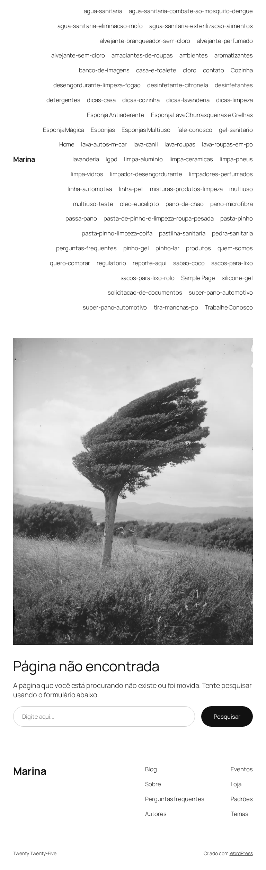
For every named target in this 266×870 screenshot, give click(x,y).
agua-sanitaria (103, 11)
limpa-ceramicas (191, 159)
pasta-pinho (236, 218)
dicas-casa (101, 100)
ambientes (193, 55)
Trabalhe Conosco (228, 307)
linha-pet (131, 189)
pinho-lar (167, 248)
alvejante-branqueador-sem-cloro (145, 41)
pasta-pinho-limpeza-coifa (117, 233)
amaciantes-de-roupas (142, 55)
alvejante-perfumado (225, 41)
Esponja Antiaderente (115, 115)
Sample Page (198, 278)
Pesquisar (227, 716)
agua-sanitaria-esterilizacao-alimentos (200, 26)
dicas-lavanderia (187, 100)
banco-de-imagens (104, 70)
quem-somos (235, 248)
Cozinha (241, 70)
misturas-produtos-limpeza (186, 189)
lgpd (111, 159)
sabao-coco (189, 263)
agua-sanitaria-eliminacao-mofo (100, 26)
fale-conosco (194, 130)
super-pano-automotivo (221, 292)
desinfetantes (234, 85)
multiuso (240, 189)
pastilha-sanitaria (182, 233)
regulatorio (111, 263)
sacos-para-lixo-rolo (148, 278)
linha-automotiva (90, 189)
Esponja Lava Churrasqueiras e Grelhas (201, 115)
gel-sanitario (236, 130)
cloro (189, 70)
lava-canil (145, 144)
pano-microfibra (231, 204)
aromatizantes (233, 55)
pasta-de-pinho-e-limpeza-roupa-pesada (158, 218)
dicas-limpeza (234, 100)
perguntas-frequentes (86, 248)
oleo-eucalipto (139, 204)
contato (213, 70)
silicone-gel (237, 278)
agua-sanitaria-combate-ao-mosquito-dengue (191, 11)
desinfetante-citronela (177, 85)
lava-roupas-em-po (227, 144)
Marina (24, 159)
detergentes (63, 100)
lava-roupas (180, 144)
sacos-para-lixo (232, 263)
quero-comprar (70, 263)
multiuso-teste (93, 204)
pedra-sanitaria (232, 233)
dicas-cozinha (141, 100)
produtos (198, 248)
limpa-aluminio (143, 159)
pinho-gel (136, 248)
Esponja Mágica (63, 130)
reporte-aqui (150, 263)
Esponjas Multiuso (146, 130)
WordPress (241, 853)
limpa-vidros (87, 174)
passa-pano (81, 218)
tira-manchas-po (176, 307)
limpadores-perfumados (221, 174)
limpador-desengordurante (146, 174)
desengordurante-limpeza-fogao (97, 85)
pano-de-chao (185, 204)
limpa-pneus (236, 159)
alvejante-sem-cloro (78, 55)
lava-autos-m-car (103, 144)
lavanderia (85, 159)
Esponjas (103, 130)
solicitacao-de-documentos (145, 292)
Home (67, 144)
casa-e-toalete (156, 70)
